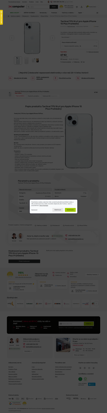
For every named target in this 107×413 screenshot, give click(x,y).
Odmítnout (57, 210)
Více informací (43, 205)
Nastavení (34, 210)
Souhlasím (70, 210)
